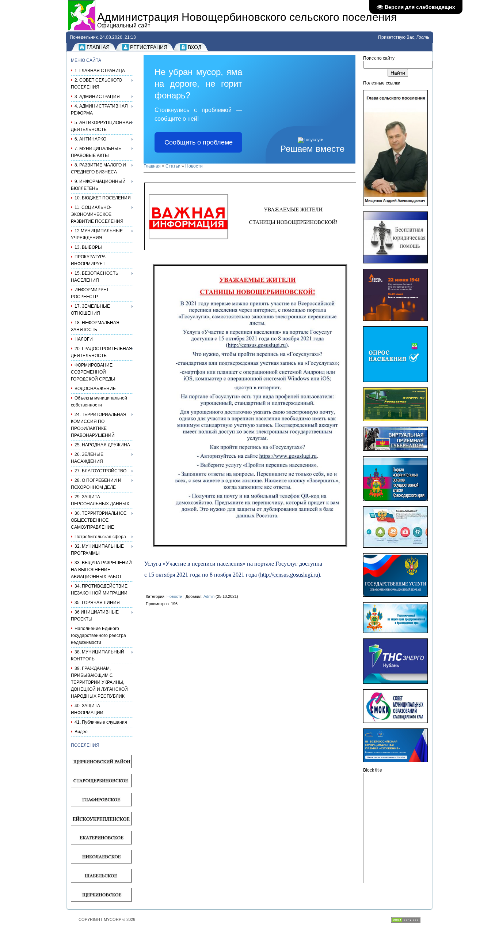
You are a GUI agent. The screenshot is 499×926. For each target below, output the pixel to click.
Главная (98, 47)
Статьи (172, 166)
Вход (194, 47)
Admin (208, 596)
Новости (194, 166)
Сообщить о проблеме (198, 142)
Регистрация (148, 47)
